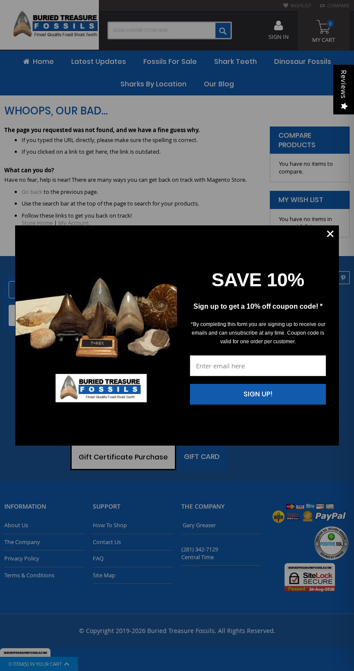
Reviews (343, 84)
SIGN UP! (258, 394)
